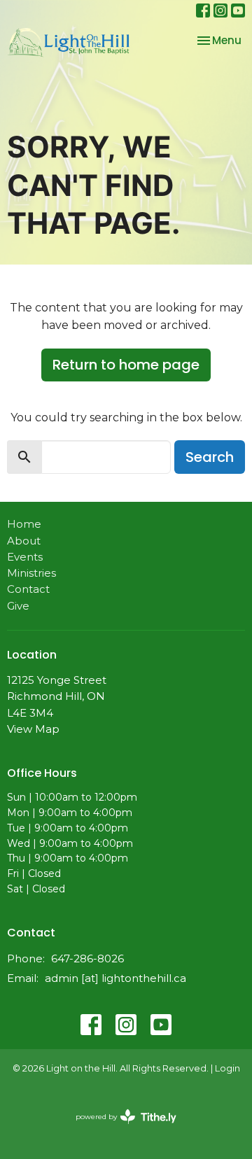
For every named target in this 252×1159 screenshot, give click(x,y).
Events (25, 556)
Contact (28, 589)
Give (18, 605)
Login (227, 1068)
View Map (33, 729)
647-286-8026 (87, 958)
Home (24, 524)
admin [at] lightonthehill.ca (115, 978)
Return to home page (126, 364)
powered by (119, 1128)
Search (210, 457)
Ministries (31, 573)
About (24, 540)
